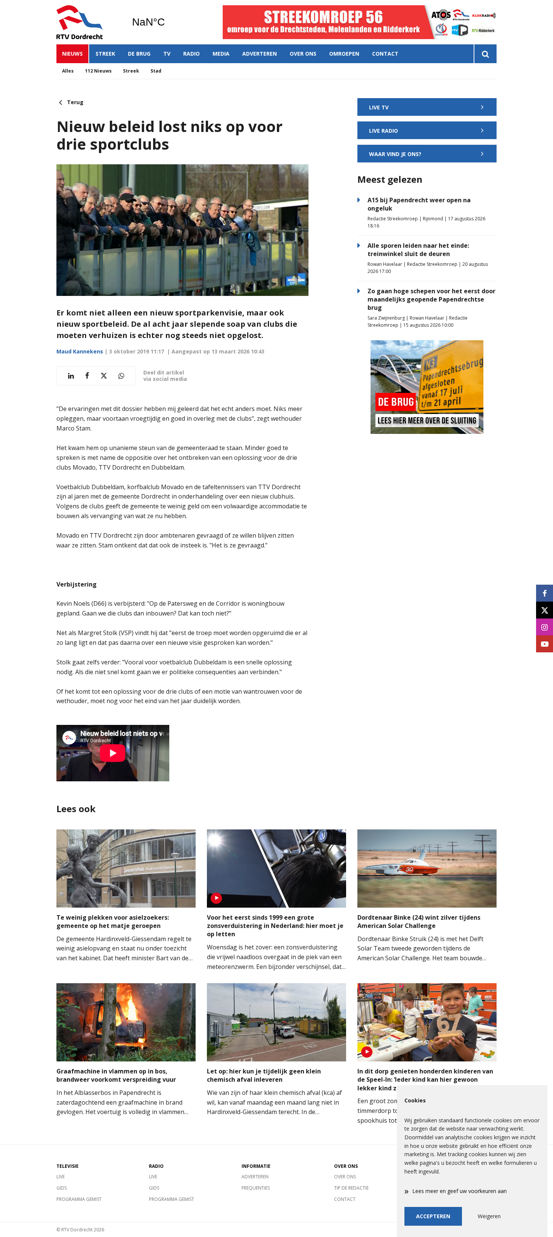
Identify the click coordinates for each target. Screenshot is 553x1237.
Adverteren (259, 53)
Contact (385, 53)
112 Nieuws (98, 71)
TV (166, 53)
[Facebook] (544, 593)
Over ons (303, 53)
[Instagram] (544, 626)
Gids (61, 1188)
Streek (105, 53)
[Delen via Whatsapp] (121, 376)
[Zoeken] (485, 53)
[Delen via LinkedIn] (70, 376)
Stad (155, 71)
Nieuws (72, 53)
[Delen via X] (104, 376)
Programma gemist (79, 1199)
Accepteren (433, 1216)
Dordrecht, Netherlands (167, 22)
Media (221, 53)
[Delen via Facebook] (87, 376)
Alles (68, 71)
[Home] (88, 22)
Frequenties (256, 1188)
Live (60, 1176)
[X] (544, 610)
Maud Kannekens (79, 351)
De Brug (139, 53)
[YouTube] (544, 643)
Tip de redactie (351, 1188)
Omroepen (344, 53)
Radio (191, 53)
